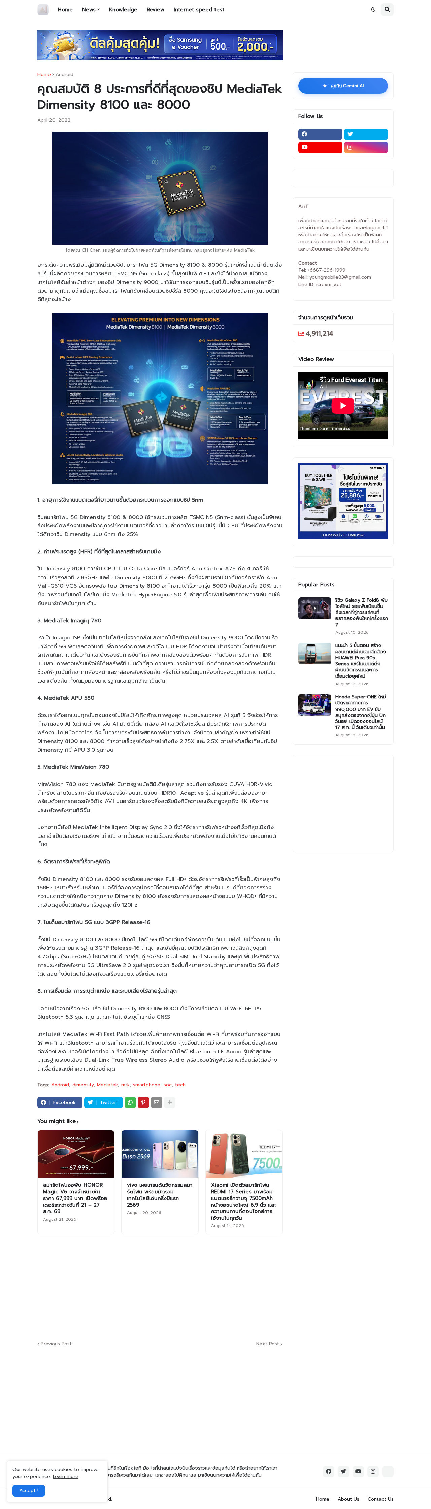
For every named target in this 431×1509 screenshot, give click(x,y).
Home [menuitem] (65, 9)
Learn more (65, 1476)
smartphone (146, 1085)
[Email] (156, 1102)
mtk (125, 1085)
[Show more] (169, 1102)
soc (168, 1085)
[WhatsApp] (130, 1102)
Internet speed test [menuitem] (199, 9)
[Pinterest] (143, 1102)
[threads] (388, 1471)
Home (44, 74)
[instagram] (366, 147)
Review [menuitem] (155, 9)
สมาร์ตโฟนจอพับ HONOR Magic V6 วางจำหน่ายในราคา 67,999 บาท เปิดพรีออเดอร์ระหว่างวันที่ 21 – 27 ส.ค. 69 (75, 1198)
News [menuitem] (89, 9)
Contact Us (381, 1499)
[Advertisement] (200, 1286)
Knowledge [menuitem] (123, 9)
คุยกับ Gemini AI (343, 86)
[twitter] (366, 134)
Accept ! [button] (28, 1490)
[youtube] (320, 147)
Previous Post (56, 1344)
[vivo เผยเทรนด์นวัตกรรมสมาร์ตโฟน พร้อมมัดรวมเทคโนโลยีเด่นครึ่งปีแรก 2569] (160, 1154)
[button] (373, 9)
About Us (348, 1499)
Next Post (267, 1344)
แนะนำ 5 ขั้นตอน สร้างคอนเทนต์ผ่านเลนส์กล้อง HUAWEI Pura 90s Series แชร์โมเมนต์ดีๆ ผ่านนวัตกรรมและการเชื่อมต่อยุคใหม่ (360, 661)
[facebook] (320, 134)
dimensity (83, 1085)
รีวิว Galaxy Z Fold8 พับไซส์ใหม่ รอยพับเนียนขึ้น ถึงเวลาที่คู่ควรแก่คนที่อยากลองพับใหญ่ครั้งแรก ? (361, 612)
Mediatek (107, 1085)
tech (180, 1085)
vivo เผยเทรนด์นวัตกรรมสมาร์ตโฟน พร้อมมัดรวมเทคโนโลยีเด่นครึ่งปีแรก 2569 (160, 1195)
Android (64, 74)
